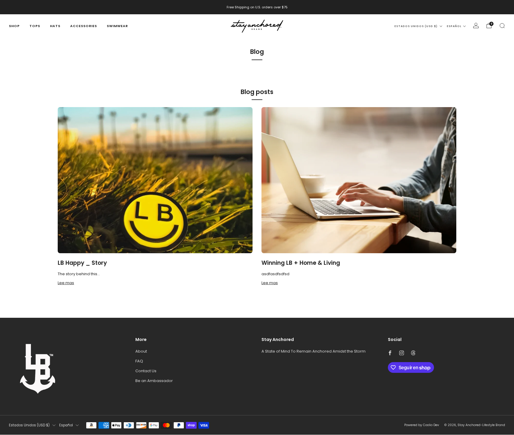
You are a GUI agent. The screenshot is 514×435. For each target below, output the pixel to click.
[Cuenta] (476, 26)
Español (454, 26)
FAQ (139, 361)
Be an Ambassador (154, 381)
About (141, 351)
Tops (34, 26)
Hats (55, 26)
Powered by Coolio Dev (421, 425)
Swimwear (117, 26)
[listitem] (257, 7)
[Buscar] (502, 26)
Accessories (83, 26)
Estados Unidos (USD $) (416, 26)
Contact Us (145, 371)
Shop (14, 26)
